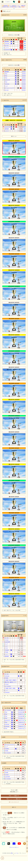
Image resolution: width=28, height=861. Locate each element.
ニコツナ (7, 47)
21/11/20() (21, 718)
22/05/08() (21, 712)
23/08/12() (21, 726)
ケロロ (6, 648)
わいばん (7, 637)
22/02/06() (21, 716)
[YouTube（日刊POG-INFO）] (19, 843)
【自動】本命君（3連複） (10, 688)
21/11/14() (21, 724)
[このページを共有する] (2, 858)
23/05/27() (21, 728)
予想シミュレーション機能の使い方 (14, 798)
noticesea (7, 43)
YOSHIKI (7, 650)
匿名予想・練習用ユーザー (10, 682)
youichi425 (7, 642)
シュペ (6, 654)
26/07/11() (21, 720)
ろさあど (7, 639)
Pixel (6, 73)
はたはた (7, 45)
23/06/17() (21, 714)
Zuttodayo (7, 692)
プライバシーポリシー (14, 847)
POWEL (6, 652)
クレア (6, 644)
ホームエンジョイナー (9, 88)
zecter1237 (7, 49)
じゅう (6, 86)
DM (11, 853)
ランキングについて (14, 802)
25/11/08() (21, 710)
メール (16, 853)
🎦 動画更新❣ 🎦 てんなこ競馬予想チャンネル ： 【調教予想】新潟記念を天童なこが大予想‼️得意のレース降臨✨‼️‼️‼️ (14, 6)
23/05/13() (21, 722)
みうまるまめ (8, 686)
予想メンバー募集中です (14, 795)
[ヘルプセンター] (24, 843)
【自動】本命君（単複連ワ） (11, 680)
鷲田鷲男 (7, 41)
